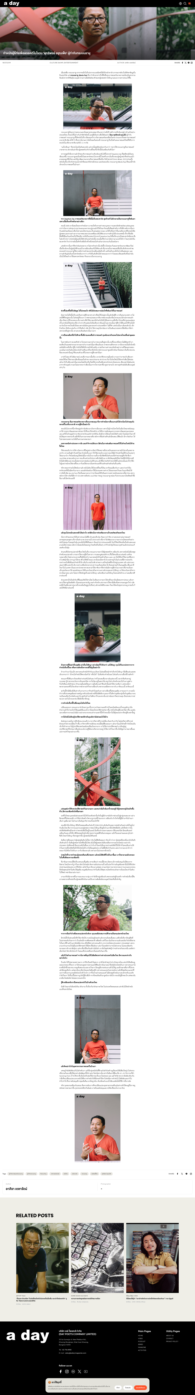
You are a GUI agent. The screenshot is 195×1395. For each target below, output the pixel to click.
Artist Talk (20, 1296)
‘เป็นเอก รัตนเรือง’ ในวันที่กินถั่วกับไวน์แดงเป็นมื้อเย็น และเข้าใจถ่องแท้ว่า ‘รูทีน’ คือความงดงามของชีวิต (41, 1300)
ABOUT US (170, 1335)
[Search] (185, 3)
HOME (140, 1335)
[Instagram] (67, 1371)
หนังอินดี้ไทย (95, 1174)
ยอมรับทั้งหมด (140, 1388)
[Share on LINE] (186, 1173)
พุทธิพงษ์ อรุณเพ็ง (106, 1174)
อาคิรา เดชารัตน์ (130, 62)
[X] (79, 1371)
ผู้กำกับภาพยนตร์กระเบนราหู (16, 1174)
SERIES (140, 1344)
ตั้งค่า (96, 1389)
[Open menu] (189, 3)
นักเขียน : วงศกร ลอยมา (23, 1304)
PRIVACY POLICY (172, 1341)
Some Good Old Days (79, 1296)
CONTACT (169, 1338)
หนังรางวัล (74, 1174)
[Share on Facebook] (177, 1173)
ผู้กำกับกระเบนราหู (31, 1174)
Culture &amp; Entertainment (64, 62)
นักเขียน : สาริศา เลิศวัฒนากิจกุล (135, 1302)
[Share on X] (182, 1173)
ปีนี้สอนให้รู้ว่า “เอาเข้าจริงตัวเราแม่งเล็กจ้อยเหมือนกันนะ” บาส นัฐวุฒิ (149, 1299)
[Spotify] (73, 1371)
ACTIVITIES (142, 1350)
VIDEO (140, 1338)
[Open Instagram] (191, 1173)
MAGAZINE (142, 1347)
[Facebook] (60, 1371)
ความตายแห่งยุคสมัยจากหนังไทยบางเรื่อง (85, 1299)
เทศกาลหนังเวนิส (55, 1174)
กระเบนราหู (84, 1174)
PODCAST (141, 1341)
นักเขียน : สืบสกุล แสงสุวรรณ (79, 1302)
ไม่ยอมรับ (128, 1388)
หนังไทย (66, 1174)
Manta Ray (43, 1174)
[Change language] (180, 3)
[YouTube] (86, 1371)
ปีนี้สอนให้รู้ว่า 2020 (132, 1296)
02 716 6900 (66, 1349)
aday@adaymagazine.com (75, 1353)
